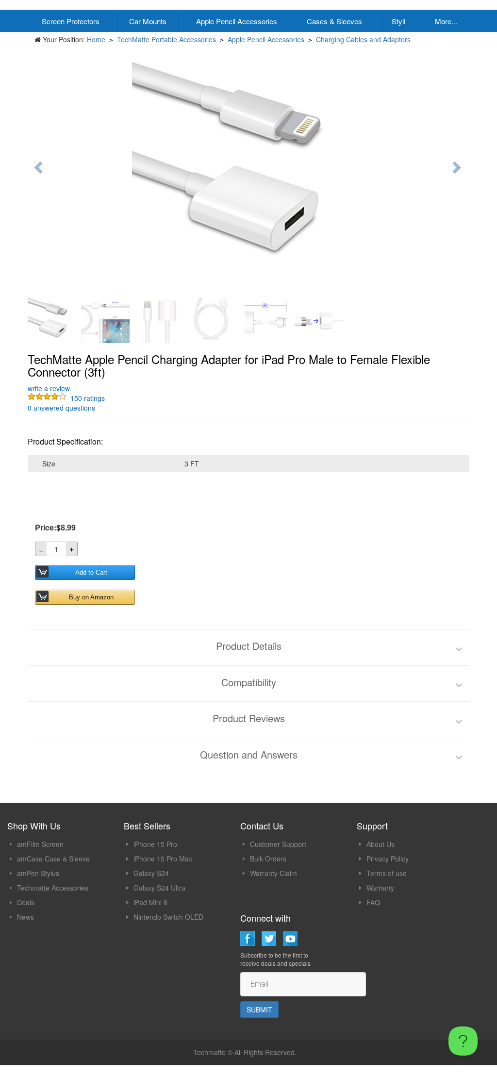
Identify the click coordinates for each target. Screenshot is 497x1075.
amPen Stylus (38, 873)
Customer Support (278, 844)
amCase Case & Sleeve (53, 858)
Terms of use (386, 873)
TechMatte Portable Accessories (166, 39)
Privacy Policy (387, 858)
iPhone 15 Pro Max (162, 858)
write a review (49, 388)
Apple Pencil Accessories (236, 21)
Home (96, 39)
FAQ (373, 902)
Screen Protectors (70, 21)
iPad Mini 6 (150, 902)
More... (446, 21)
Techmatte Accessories (52, 888)
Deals (25, 902)
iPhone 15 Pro (155, 844)
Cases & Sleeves (334, 21)
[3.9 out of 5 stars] (48, 398)
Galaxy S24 (151, 873)
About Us (380, 844)
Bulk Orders (268, 858)
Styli (398, 21)
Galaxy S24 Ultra (159, 888)
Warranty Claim (273, 873)
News (25, 917)
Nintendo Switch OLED (168, 917)
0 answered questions (61, 408)
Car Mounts (147, 21)
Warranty (380, 888)
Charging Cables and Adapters (363, 39)
